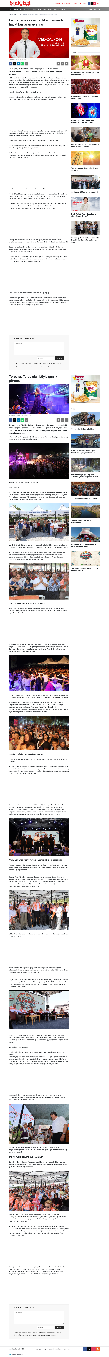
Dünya (10, 9)
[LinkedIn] (18, 63)
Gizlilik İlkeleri (58, 1349)
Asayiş (63, 9)
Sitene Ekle (67, 1349)
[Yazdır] (26, 63)
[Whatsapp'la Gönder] (22, 63)
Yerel (28, 9)
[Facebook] (10, 63)
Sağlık (44, 9)
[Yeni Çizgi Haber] (19, 3)
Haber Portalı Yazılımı (17, 1354)
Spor (39, 9)
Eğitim (50, 9)
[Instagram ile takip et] (94, 3)
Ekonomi (22, 9)
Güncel (16, 9)
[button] (58, 63)
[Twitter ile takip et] (92, 3)
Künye (44, 1349)
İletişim (51, 1349)
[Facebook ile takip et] (89, 3)
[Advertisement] (39, 115)
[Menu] (99, 9)
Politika (34, 9)
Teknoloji (56, 9)
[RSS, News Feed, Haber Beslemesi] (98, 1349)
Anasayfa (14, 14)
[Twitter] (14, 63)
